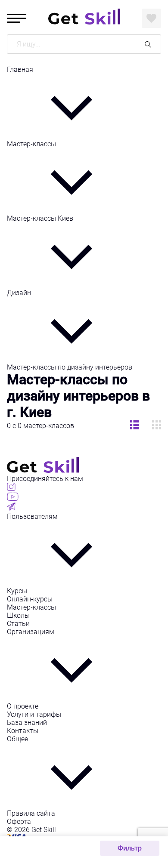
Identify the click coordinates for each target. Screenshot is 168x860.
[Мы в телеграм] (11, 508)
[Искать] (148, 44)
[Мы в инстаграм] (11, 488)
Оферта (19, 821)
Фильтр (130, 848)
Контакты (22, 731)
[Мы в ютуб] (13, 498)
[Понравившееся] (151, 18)
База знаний (27, 722)
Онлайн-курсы (30, 599)
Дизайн (19, 293)
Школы (18, 615)
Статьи (18, 624)
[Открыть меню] (16, 18)
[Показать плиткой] (134, 425)
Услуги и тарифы (34, 714)
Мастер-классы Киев (40, 218)
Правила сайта (31, 813)
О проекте (22, 706)
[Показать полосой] (156, 425)
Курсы (17, 591)
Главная (20, 69)
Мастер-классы (31, 144)
